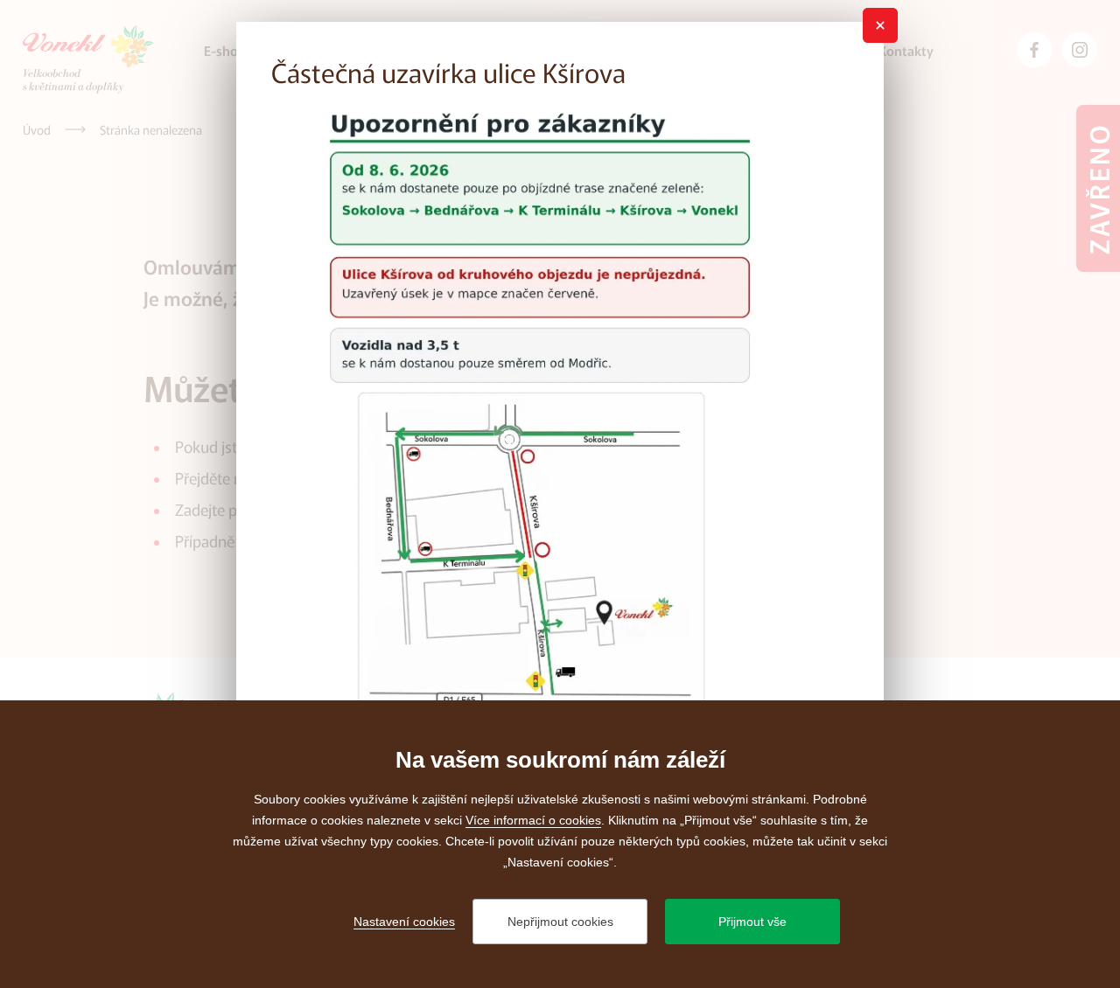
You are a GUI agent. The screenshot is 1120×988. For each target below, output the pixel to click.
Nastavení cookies (404, 922)
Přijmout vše (752, 922)
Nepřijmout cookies (560, 922)
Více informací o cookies (533, 820)
